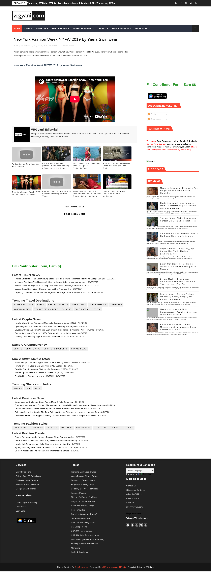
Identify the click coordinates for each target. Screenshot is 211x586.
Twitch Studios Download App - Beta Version (26, 165)
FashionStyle (21, 428)
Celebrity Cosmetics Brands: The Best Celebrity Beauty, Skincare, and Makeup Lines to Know (57, 412)
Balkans (66, 309)
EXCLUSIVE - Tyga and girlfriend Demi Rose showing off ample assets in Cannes (55, 165)
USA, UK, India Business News (85, 535)
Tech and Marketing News (83, 522)
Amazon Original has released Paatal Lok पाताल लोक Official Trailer (116, 165)
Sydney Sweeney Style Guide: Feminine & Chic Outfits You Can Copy (46, 447)
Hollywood (56, 45)
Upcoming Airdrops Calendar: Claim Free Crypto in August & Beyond (46, 326)
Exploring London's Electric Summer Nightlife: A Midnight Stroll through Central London (54, 292)
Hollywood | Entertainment (83, 501)
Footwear (67, 428)
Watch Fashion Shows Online (84, 476)
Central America (58, 305)
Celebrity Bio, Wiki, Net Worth (84, 489)
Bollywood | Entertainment (83, 480)
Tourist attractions (46, 309)
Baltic (97, 309)
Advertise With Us (134, 494)
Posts (153, 114)
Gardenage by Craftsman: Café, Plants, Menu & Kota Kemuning (44, 402)
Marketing (142, 28)
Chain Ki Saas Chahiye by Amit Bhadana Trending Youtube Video (56, 193)
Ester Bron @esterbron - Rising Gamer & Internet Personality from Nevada (178, 266)
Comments (155, 119)
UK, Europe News (79, 527)
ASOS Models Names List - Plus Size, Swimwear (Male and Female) (46, 440)
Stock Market (120, 28)
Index (37, 388)
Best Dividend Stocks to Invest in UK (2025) (34, 376)
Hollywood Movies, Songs (82, 506)
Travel (101, 28)
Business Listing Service (27, 480)
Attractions (78, 305)
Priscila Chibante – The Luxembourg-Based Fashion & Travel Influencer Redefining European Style (60, 279)
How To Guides (78, 510)
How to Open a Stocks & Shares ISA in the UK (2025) (39, 373)
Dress (129, 428)
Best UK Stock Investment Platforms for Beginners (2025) (41, 369)
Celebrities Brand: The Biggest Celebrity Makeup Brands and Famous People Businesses (55, 415)
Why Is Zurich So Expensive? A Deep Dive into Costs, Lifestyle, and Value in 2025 (52, 285)
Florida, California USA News (84, 497)
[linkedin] (196, 3)
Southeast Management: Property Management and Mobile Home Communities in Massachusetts (59, 405)
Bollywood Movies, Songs (82, 484)
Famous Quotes (78, 493)
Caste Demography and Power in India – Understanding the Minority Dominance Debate (178, 205)
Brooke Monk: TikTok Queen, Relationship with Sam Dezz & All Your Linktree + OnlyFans (177, 281)
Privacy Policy (132, 498)
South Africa (82, 309)
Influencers (59, 28)
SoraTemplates (81, 567)
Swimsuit (38, 428)
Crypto (18, 349)
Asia (31, 305)
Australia (19, 305)
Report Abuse (133, 513)
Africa (41, 305)
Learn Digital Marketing (26, 502)
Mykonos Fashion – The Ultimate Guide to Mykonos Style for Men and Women (50, 282)
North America (22, 309)
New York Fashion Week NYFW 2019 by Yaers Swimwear (26, 193)
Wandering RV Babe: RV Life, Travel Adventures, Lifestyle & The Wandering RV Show (72, 3)
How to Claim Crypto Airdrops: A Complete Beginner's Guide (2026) (45, 323)
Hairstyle (116, 428)
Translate (147, 474)
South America (98, 305)
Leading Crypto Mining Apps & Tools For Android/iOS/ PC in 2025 (44, 336)
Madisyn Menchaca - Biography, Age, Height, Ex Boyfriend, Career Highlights (179, 190)
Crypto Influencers (56, 349)
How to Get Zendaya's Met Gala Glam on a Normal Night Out (42, 444)
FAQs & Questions (79, 552)
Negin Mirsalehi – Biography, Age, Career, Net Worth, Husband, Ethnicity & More (177, 251)
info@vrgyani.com (134, 507)
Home (17, 28)
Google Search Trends (26, 489)
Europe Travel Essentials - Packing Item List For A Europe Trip (43, 289)
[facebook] (181, 3)
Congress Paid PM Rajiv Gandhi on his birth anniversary (114, 193)
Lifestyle (52, 428)
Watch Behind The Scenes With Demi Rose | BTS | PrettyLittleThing (87, 165)
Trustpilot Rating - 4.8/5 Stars (141, 567)
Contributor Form (23, 472)
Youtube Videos (67, 45)
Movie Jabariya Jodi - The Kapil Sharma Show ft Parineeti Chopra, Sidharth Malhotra (87, 193)
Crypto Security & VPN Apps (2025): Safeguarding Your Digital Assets (46, 333)
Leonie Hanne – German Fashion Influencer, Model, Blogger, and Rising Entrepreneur (177, 296)
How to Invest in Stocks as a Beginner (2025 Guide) (38, 366)
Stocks (18, 388)
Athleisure (100, 428)
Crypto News (78, 349)
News (27, 28)
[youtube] (176, 3)
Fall (28, 388)
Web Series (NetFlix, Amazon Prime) (87, 539)
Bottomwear (83, 428)
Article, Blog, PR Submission (28, 476)
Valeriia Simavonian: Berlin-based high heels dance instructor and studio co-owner (52, 409)
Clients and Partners (135, 490)
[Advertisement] (127, 15)
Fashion (41, 28)
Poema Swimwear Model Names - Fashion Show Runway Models (44, 437)
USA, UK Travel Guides (81, 531)
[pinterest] (186, 3)
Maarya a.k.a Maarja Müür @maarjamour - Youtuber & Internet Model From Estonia (178, 312)
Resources (21, 507)
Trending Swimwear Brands (83, 472)
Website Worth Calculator (27, 484)
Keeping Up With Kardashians (84, 543)
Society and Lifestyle (80, 518)
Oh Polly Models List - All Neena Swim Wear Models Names (42, 451)
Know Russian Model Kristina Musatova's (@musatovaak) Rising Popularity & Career (178, 327)
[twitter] (191, 3)
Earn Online (21, 511)
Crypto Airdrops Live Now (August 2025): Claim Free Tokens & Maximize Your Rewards (54, 330)
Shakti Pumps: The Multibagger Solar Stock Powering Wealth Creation (47, 362)
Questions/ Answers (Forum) (84, 514)
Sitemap (130, 503)
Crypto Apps (33, 349)
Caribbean (116, 305)
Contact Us (131, 486)
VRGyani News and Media (114, 567)
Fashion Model (82, 28)
